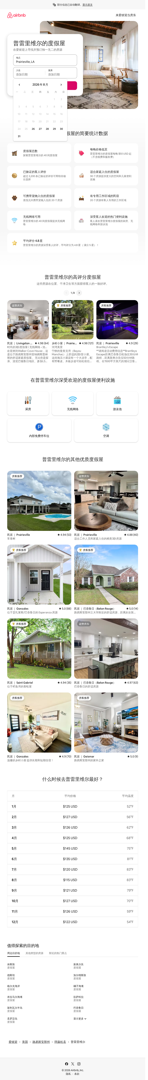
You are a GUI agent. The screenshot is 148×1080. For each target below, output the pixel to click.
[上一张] (66, 293)
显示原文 (87, 4)
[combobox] (45, 62)
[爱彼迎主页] (16, 15)
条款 (76, 1073)
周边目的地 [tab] (13, 953)
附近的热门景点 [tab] (58, 953)
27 (40, 128)
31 (19, 136)
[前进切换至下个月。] (61, 85)
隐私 (68, 1073)
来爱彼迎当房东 (126, 15)
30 (61, 128)
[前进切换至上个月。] (19, 85)
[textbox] (29, 74)
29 (54, 128)
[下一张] (79, 293)
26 (33, 128)
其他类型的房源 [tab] (34, 953)
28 (47, 128)
